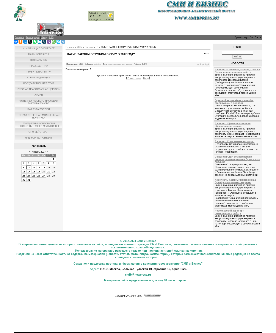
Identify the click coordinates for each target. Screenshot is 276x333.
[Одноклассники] (20, 42)
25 (33, 175)
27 (43, 175)
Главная (70, 47)
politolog (97, 64)
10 (28, 167)
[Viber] (49, 42)
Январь (89, 47)
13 (43, 167)
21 (48, 171)
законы (129, 64)
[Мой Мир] (25, 42)
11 (34, 167)
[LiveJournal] (44, 42)
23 (23, 175)
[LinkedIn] (39, 42)
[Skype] (58, 42)
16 (23, 171)
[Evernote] (35, 42)
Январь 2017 (39, 151)
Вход (146, 78)
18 (33, 171)
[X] (30, 42)
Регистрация (134, 78)
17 (28, 171)
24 (28, 175)
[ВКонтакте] (16, 42)
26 (38, 175)
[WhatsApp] (54, 42)
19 (38, 171)
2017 (79, 47)
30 (23, 179)
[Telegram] (63, 42)
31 (28, 179)
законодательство (116, 64)
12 (38, 167)
